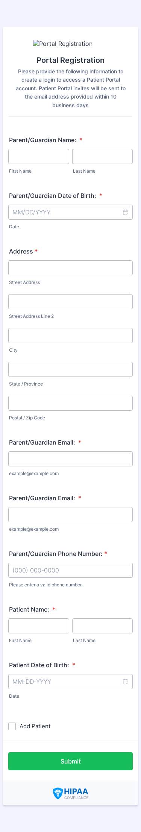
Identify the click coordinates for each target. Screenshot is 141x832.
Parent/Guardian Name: (45, 140)
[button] (125, 212)
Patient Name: (32, 609)
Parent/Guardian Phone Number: (58, 553)
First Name (20, 171)
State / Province (26, 384)
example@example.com (34, 473)
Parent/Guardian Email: (45, 442)
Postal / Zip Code (27, 418)
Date (14, 226)
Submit (71, 761)
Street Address (24, 282)
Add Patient (35, 726)
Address (23, 251)
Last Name (84, 171)
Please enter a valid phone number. (45, 585)
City (13, 350)
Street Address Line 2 (31, 316)
